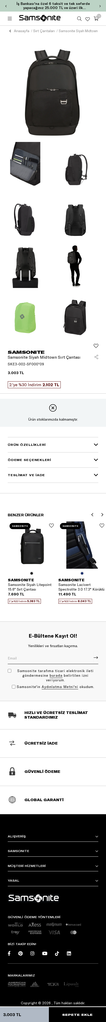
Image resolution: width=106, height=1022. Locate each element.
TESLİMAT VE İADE (26, 475)
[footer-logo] (33, 898)
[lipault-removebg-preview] (71, 984)
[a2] (35, 984)
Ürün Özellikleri (27, 445)
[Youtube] (44, 953)
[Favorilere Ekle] (96, 345)
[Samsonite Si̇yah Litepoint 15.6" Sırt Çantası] (31, 545)
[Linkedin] (69, 953)
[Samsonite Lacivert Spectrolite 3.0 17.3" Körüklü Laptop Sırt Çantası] (82, 545)
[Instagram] (32, 953)
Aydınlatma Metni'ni (60, 686)
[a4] (53, 984)
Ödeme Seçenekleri (29, 460)
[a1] (17, 984)
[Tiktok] (57, 953)
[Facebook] (9, 953)
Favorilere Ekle (51, 525)
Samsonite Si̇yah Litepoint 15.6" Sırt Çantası (29, 587)
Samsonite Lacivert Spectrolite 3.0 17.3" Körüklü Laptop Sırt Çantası (81, 587)
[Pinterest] (20, 953)
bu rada (56, 675)
